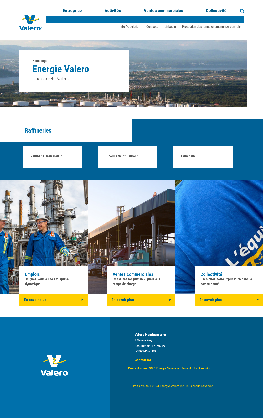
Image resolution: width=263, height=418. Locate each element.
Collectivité (216, 11)
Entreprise (72, 11)
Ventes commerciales (163, 11)
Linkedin (170, 27)
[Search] (242, 11)
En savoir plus (35, 299)
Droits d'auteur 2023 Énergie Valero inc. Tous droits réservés (173, 386)
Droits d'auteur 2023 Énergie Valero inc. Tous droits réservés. (169, 368)
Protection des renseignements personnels (211, 27)
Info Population (130, 27)
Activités (113, 11)
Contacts (152, 27)
